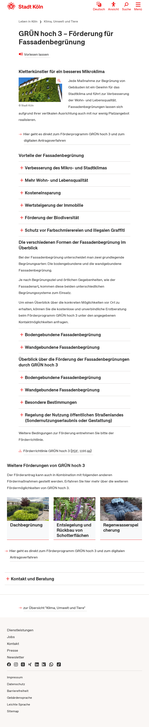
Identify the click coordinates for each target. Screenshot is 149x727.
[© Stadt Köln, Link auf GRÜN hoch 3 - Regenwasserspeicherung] (121, 509)
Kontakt (13, 643)
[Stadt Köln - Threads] (23, 664)
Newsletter (15, 657)
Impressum (15, 677)
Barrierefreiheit (18, 691)
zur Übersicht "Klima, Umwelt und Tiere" (54, 608)
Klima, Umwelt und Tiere (61, 21)
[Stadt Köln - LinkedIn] (37, 664)
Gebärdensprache (19, 698)
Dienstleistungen (20, 630)
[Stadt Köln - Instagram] (16, 664)
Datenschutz (16, 684)
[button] (138, 7)
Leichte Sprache (18, 704)
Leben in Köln (28, 21)
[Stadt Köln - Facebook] (9, 664)
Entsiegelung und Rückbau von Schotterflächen (74, 530)
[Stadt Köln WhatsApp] (51, 664)
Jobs (11, 637)
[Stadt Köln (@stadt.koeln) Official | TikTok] (59, 664)
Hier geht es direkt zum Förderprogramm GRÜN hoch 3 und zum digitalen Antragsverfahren (74, 137)
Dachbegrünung (26, 525)
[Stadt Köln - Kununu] (44, 664)
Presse (12, 650)
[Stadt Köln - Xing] (30, 664)
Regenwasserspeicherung (120, 527)
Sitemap (13, 711)
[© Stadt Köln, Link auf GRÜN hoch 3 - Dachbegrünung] (28, 509)
